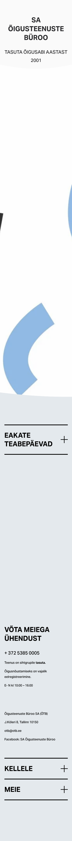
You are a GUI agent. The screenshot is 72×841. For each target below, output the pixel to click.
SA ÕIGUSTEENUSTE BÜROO (25, 8)
